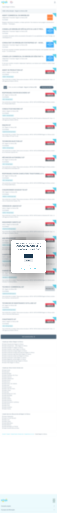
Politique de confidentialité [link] (28, 269)
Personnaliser (28, 265)
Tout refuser (28, 260)
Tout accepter (28, 255)
